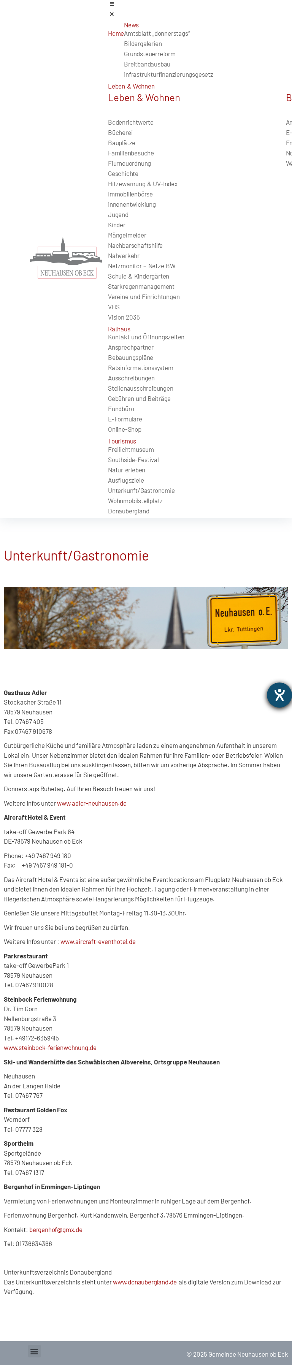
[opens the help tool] (279, 695)
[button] (34, 1351)
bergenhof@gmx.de (56, 1229)
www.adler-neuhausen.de (92, 803)
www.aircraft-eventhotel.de (98, 941)
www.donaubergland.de (146, 1282)
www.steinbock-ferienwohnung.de (50, 1047)
